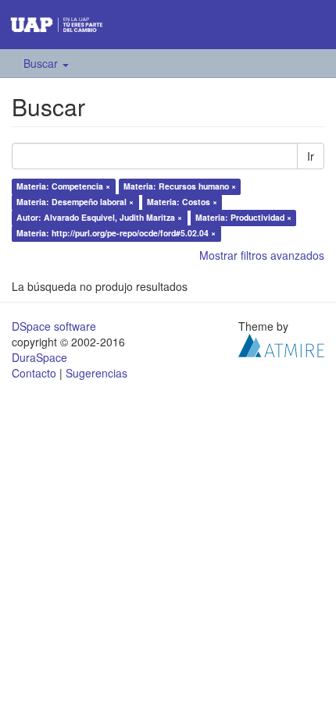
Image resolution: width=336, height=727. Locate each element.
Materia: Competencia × (63, 186)
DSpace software (54, 326)
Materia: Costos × (182, 201)
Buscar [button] (42, 63)
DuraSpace (39, 357)
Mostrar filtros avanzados (261, 255)
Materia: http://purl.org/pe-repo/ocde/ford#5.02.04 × (116, 233)
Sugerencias (96, 373)
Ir (310, 156)
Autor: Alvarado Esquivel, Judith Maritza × (99, 217)
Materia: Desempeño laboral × (75, 201)
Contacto (34, 373)
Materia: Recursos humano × (179, 186)
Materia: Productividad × (243, 217)
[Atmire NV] (281, 344)
